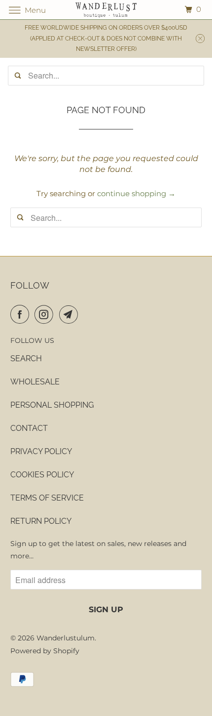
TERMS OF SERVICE (47, 498)
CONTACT (29, 428)
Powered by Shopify (44, 650)
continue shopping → (136, 193)
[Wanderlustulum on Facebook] (21, 314)
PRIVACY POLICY (41, 451)
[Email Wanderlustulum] (70, 314)
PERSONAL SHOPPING (52, 405)
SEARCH (26, 358)
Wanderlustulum (65, 637)
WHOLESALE (35, 381)
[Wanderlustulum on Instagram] (46, 314)
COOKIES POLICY (42, 474)
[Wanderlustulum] (106, 9)
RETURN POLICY (40, 521)
